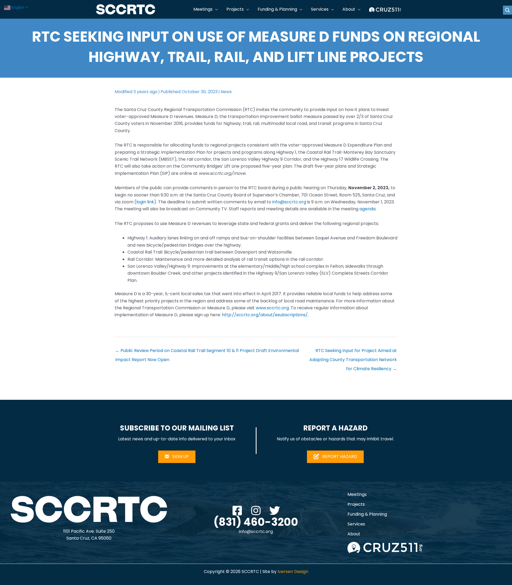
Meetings (357, 494)
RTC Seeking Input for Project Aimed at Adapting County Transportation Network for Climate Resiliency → (353, 351)
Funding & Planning (367, 514)
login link (145, 202)
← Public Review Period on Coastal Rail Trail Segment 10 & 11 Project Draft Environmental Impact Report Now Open (207, 351)
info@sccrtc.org (289, 202)
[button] (215, 9)
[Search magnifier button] (507, 10)
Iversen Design (293, 571)
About (353, 534)
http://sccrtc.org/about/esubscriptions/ (265, 315)
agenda (367, 209)
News (226, 92)
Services (356, 524)
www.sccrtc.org (272, 308)
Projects (356, 504)
